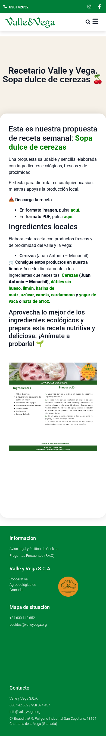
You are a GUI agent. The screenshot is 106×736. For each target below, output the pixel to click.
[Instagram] (89, 6)
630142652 (19, 7)
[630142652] (5, 6)
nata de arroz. (36, 301)
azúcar (27, 294)
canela (42, 294)
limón (28, 288)
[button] (88, 22)
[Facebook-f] (99, 6)
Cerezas (70, 275)
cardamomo (63, 294)
